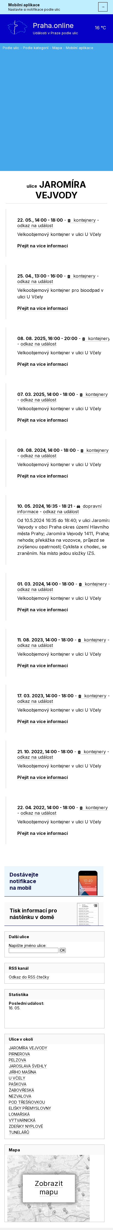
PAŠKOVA (17, 1084)
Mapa (57, 48)
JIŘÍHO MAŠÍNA (22, 1072)
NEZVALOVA (20, 1096)
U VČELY (17, 1078)
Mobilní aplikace (24, 5)
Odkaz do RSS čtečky (29, 977)
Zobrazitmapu (49, 1187)
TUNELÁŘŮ (19, 1132)
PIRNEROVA (19, 1054)
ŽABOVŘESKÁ (21, 1090)
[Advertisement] (56, 109)
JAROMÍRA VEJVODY (28, 1048)
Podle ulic (11, 48)
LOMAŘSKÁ (19, 1114)
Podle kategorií (36, 48)
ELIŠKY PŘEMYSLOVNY (30, 1108)
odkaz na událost (35, 225)
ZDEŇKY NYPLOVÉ (26, 1126)
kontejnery (84, 220)
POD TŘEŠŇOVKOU (27, 1102)
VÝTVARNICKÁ (22, 1120)
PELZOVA (17, 1060)
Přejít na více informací (42, 246)
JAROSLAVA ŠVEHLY (28, 1066)
